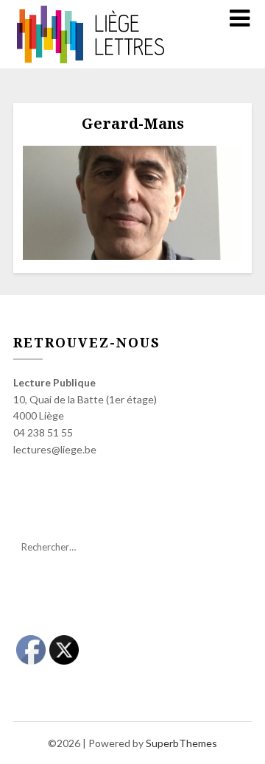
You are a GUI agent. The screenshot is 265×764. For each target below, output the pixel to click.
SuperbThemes (181, 743)
